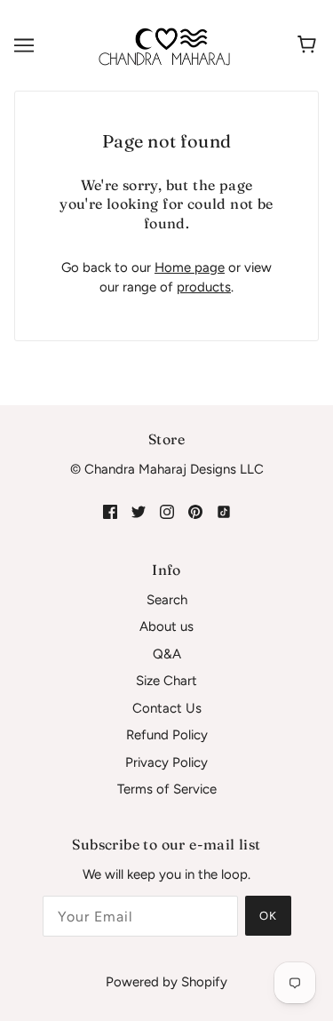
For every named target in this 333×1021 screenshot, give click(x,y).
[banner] (164, 44)
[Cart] (309, 45)
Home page (190, 267)
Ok (268, 915)
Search (167, 600)
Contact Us (167, 708)
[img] (110, 511)
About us (166, 626)
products (204, 287)
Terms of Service (167, 789)
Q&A (167, 654)
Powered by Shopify (166, 982)
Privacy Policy (166, 762)
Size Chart (166, 681)
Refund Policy (167, 735)
